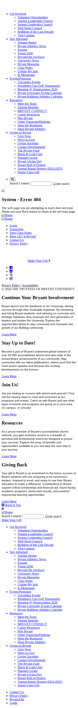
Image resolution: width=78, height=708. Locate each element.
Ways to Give (26, 139)
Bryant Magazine (28, 64)
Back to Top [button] (12, 505)
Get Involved (18, 13)
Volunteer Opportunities (33, 17)
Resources (16, 100)
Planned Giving (27, 157)
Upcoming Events (29, 82)
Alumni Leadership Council (35, 21)
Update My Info (28, 71)
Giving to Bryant (20, 132)
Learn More (9, 334)
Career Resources (29, 114)
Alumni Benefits (28, 107)
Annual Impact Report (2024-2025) (40, 168)
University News (28, 60)
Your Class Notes (21, 232)
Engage (22, 49)
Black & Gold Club (30, 154)
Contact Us (17, 240)
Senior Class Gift (28, 172)
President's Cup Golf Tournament (39, 85)
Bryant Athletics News (32, 46)
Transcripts (16, 229)
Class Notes (25, 67)
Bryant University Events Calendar (40, 93)
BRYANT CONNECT (32, 111)
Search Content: (20, 183)
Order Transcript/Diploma (34, 121)
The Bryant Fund (28, 150)
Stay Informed (19, 39)
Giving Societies (28, 143)
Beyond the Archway (31, 57)
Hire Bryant (25, 118)
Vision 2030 (25, 53)
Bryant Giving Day (30, 161)
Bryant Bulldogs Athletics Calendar (40, 96)
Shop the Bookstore (30, 125)
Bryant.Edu (17, 699)
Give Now (24, 136)
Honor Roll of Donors (32, 165)
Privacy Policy (19, 243)
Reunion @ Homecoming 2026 (37, 89)
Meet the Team (27, 103)
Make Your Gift (38, 260)
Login (13, 225)
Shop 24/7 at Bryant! (23, 236)
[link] (11, 267)
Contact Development (31, 147)
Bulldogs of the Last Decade (36, 31)
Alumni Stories (27, 42)
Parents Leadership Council (35, 24)
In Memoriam (26, 75)
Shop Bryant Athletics (31, 129)
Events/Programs (20, 78)
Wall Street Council (30, 28)
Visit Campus (26, 35)
